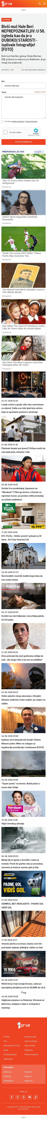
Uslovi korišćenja (31, 1041)
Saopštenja (29, 1050)
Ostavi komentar (23, 142)
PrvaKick (28, 1072)
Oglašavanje (8, 1059)
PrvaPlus (7, 1072)
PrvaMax (7, 1076)
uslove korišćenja (31, 121)
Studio (6, 1050)
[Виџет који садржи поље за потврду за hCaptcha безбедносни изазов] (21, 132)
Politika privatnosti (31, 1054)
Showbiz (6, 20)
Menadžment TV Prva (12, 1046)
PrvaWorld (8, 1081)
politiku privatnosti (18, 121)
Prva (5, 1041)
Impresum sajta (30, 1037)
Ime (3, 81)
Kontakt (6, 1037)
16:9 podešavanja (10, 1054)
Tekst (3, 92)
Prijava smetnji (30, 1046)
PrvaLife (28, 1076)
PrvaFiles (29, 1081)
